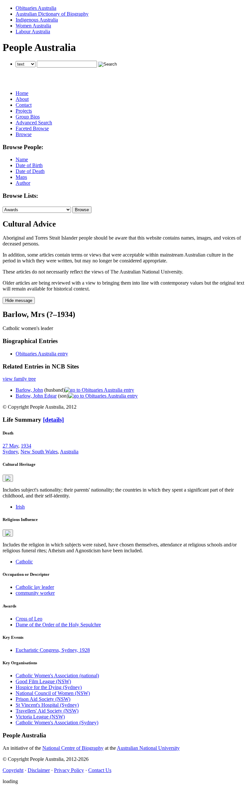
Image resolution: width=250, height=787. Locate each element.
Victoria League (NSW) (40, 716)
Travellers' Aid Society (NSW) (47, 711)
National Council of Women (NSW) (53, 693)
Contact (24, 105)
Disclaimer (39, 770)
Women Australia (33, 25)
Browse (24, 134)
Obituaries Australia (36, 8)
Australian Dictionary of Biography (52, 14)
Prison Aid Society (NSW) (43, 699)
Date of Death (30, 171)
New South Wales (39, 451)
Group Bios (28, 116)
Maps (21, 177)
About (22, 99)
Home (22, 93)
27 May (10, 446)
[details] (53, 419)
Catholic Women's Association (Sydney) (57, 722)
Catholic (24, 561)
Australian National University (148, 748)
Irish (20, 507)
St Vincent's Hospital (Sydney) (47, 705)
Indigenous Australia (37, 20)
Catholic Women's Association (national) (57, 675)
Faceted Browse (32, 128)
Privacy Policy (69, 770)
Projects (24, 111)
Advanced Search (34, 122)
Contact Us (99, 770)
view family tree (19, 379)
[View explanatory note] (8, 478)
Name (22, 159)
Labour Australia (33, 31)
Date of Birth (29, 165)
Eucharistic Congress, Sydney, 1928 (53, 650)
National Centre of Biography (73, 748)
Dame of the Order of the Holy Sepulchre (58, 624)
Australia (69, 451)
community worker (35, 593)
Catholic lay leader (35, 587)
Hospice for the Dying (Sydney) (49, 687)
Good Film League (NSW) (43, 681)
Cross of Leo (29, 619)
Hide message (18, 300)
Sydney (10, 451)
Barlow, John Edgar (36, 396)
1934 (26, 446)
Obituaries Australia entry (42, 353)
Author (23, 183)
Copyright (13, 770)
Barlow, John (29, 390)
